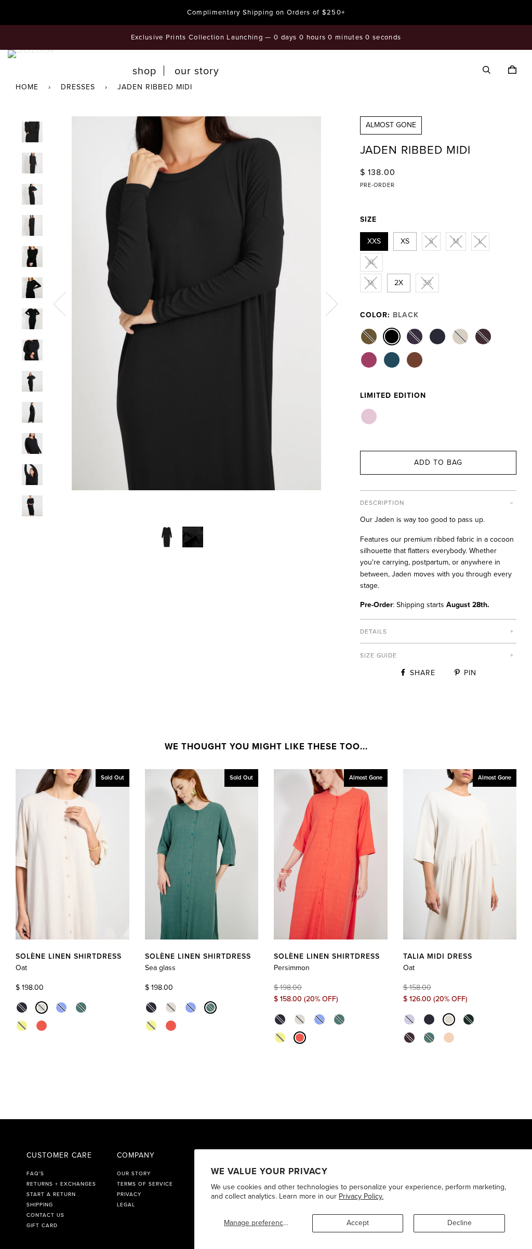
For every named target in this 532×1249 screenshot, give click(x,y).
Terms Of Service (145, 1184)
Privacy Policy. (361, 1196)
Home (27, 87)
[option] (196, 303)
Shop (144, 71)
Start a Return (51, 1194)
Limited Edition (393, 395)
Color (389, 315)
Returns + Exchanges (61, 1184)
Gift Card (42, 1226)
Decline (459, 1222)
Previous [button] (66, 303)
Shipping (39, 1205)
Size (368, 219)
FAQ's (35, 1174)
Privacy (129, 1194)
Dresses (78, 87)
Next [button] (325, 303)
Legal (126, 1205)
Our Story (197, 71)
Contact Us (45, 1215)
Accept (358, 1222)
